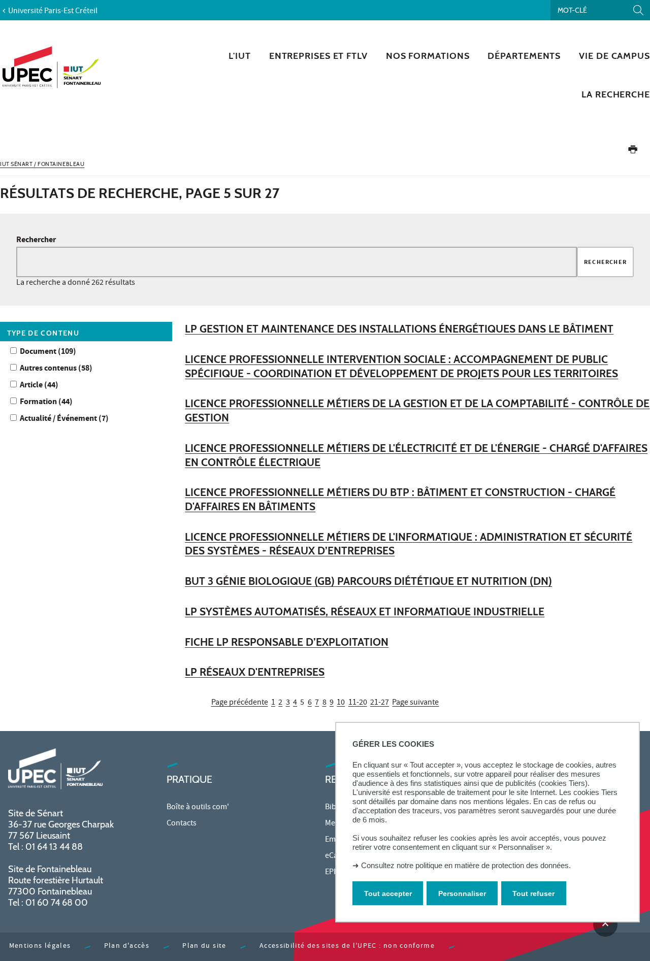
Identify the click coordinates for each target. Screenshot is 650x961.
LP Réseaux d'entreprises (254, 672)
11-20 (357, 703)
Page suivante (415, 703)
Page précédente (239, 703)
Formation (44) (46, 402)
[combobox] (296, 262)
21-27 (379, 703)
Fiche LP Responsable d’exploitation (286, 642)
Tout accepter (388, 893)
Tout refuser (533, 893)
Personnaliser (462, 893)
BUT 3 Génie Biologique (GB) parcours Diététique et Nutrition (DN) (368, 581)
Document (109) (48, 352)
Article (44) (39, 385)
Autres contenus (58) (56, 368)
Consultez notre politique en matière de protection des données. (466, 865)
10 (341, 703)
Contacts (182, 824)
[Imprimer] (632, 151)
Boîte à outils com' (198, 808)
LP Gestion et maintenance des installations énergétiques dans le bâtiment (399, 328)
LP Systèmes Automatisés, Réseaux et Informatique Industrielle (364, 611)
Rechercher (36, 240)
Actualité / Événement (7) (64, 419)
